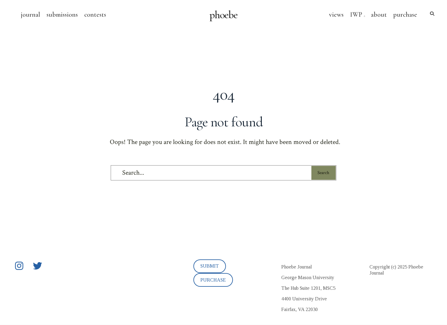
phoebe (224, 15)
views (336, 15)
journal (30, 15)
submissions (62, 15)
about (379, 15)
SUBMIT (209, 266)
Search (323, 173)
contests (95, 15)
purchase (405, 15)
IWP (356, 15)
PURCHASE (213, 279)
